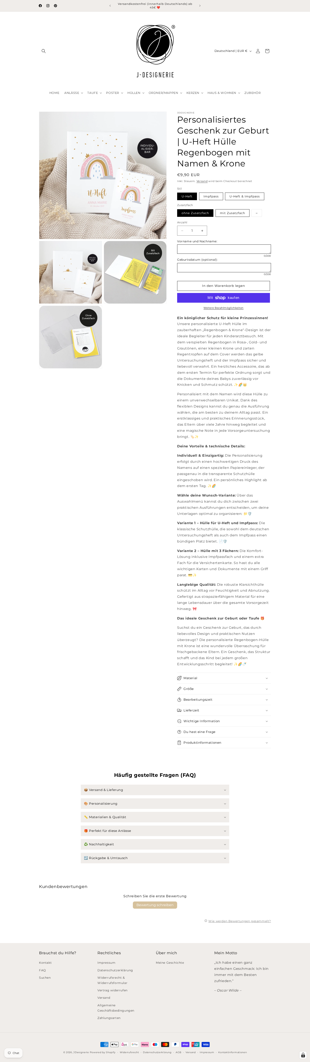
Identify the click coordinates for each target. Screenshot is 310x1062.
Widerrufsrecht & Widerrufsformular (112, 980)
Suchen (45, 977)
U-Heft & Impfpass (244, 196)
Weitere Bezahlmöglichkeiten (224, 307)
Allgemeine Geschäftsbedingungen (115, 1007)
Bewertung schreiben (155, 905)
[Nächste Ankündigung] (200, 6)
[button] (43, 51)
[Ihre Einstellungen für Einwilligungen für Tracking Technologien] (303, 1055)
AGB (178, 1052)
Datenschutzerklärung (115, 970)
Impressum (106, 963)
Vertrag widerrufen (112, 990)
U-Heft (187, 196)
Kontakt (45, 963)
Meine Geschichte (170, 963)
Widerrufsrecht (129, 1052)
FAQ (42, 970)
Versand (202, 181)
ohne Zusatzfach (195, 213)
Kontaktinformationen (232, 1052)
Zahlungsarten (109, 1018)
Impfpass (211, 196)
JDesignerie (81, 1052)
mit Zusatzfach (232, 213)
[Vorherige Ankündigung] (110, 6)
